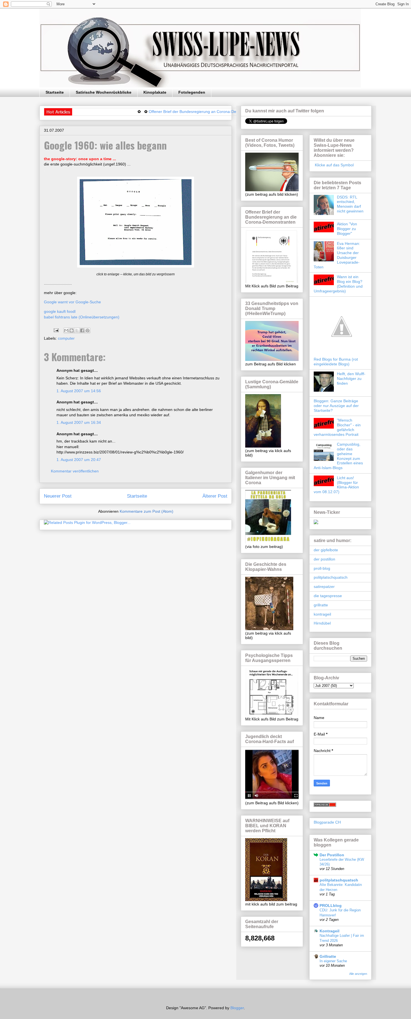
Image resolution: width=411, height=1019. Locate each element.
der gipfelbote (326, 550)
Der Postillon (332, 855)
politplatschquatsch (331, 577)
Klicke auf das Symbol (334, 165)
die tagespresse (328, 596)
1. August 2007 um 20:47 (78, 459)
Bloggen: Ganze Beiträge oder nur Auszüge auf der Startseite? (336, 406)
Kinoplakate (154, 92)
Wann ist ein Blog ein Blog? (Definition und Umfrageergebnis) (338, 284)
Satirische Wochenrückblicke (103, 92)
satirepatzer (324, 586)
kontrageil (322, 614)
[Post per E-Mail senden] (56, 330)
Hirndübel (322, 623)
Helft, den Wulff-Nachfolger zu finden (351, 379)
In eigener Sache (333, 961)
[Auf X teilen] (77, 330)
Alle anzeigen (358, 973)
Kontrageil (329, 931)
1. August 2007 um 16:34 (78, 422)
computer (66, 338)
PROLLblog (331, 905)
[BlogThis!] (71, 330)
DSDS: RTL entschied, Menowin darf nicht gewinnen (350, 204)
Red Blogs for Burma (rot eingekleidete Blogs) (336, 361)
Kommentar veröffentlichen (75, 471)
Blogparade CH (327, 822)
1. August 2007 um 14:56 (78, 391)
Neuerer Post (58, 496)
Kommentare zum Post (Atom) (146, 511)
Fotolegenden (191, 92)
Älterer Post (214, 496)
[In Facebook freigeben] (82, 330)
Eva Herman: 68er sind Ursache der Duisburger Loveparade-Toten (337, 255)
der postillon (324, 559)
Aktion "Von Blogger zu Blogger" (347, 229)
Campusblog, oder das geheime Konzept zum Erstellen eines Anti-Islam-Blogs (338, 456)
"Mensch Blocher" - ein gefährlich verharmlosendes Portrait (337, 427)
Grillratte (328, 956)
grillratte (321, 605)
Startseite (55, 92)
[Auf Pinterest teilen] (87, 330)
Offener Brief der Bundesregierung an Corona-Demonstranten (183, 111)
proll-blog (322, 568)
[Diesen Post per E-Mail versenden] (66, 330)
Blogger (237, 1008)
